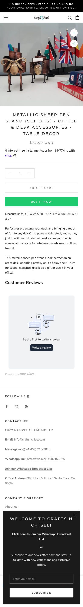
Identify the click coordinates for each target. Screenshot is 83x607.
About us (11, 507)
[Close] (75, 515)
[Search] (70, 17)
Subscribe (42, 592)
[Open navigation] (6, 17)
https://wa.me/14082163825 (46, 459)
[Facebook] (6, 406)
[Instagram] (16, 406)
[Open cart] (77, 17)
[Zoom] (74, 33)
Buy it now (41, 201)
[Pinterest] (26, 406)
